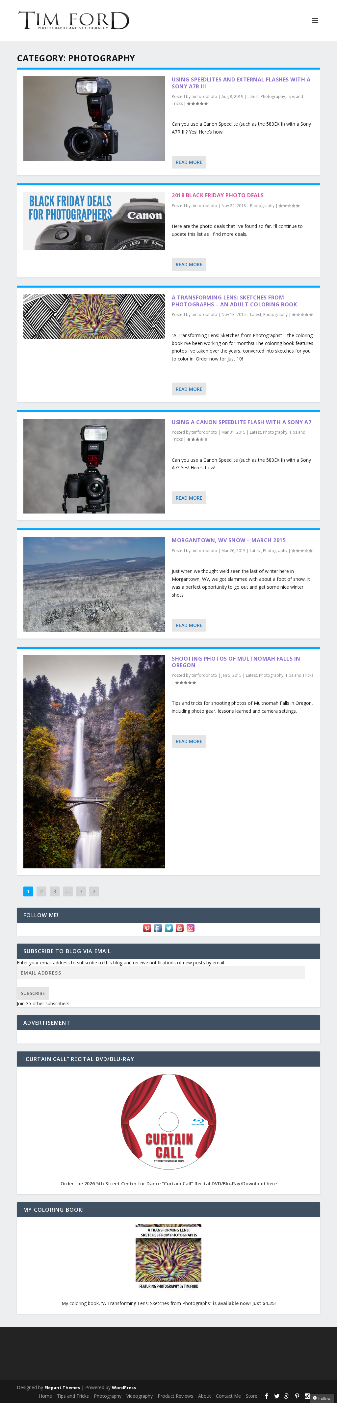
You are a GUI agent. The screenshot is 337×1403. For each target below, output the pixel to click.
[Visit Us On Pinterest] (147, 931)
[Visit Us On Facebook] (157, 931)
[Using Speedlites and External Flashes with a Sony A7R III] (94, 118)
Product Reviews (175, 1396)
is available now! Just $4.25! (244, 1303)
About (204, 1396)
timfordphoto (204, 96)
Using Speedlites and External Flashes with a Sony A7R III (241, 83)
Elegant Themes (62, 1387)
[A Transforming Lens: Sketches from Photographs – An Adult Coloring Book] (94, 316)
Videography (139, 1396)
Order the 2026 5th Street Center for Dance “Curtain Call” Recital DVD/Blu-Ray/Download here (169, 1183)
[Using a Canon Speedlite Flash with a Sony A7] (94, 466)
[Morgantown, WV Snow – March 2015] (94, 584)
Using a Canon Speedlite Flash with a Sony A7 (241, 422)
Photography (273, 96)
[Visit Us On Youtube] (179, 931)
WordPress (124, 1387)
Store (251, 1396)
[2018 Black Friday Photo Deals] (94, 221)
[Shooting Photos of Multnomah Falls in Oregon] (94, 761)
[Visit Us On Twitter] (168, 931)
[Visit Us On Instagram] (190, 931)
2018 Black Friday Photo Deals (218, 195)
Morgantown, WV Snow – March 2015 (229, 540)
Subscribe (33, 993)
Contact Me (228, 1396)
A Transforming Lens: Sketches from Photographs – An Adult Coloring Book (234, 301)
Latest (253, 96)
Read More (189, 162)
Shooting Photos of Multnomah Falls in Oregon (236, 662)
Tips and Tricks (299, 675)
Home (45, 1396)
